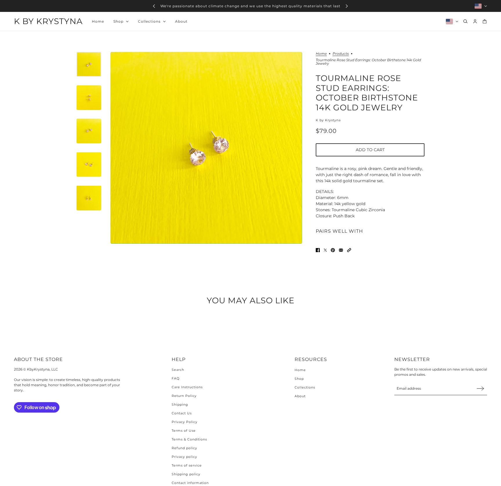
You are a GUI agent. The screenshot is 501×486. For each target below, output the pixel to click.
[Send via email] (341, 250)
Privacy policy (184, 457)
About (300, 396)
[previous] (154, 5)
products (341, 54)
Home (321, 54)
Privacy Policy (184, 422)
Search (178, 370)
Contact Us (182, 413)
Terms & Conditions (189, 439)
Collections (305, 387)
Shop (299, 379)
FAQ (175, 378)
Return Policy (184, 396)
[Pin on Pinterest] (333, 250)
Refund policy (184, 448)
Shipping (180, 404)
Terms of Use (184, 431)
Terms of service (187, 465)
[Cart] (484, 21)
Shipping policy (186, 474)
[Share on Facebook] (318, 250)
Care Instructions (187, 387)
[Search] (465, 21)
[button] (349, 250)
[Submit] (480, 388)
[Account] (475, 21)
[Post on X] (325, 250)
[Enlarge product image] (206, 148)
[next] (347, 5)
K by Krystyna (328, 120)
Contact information (190, 483)
